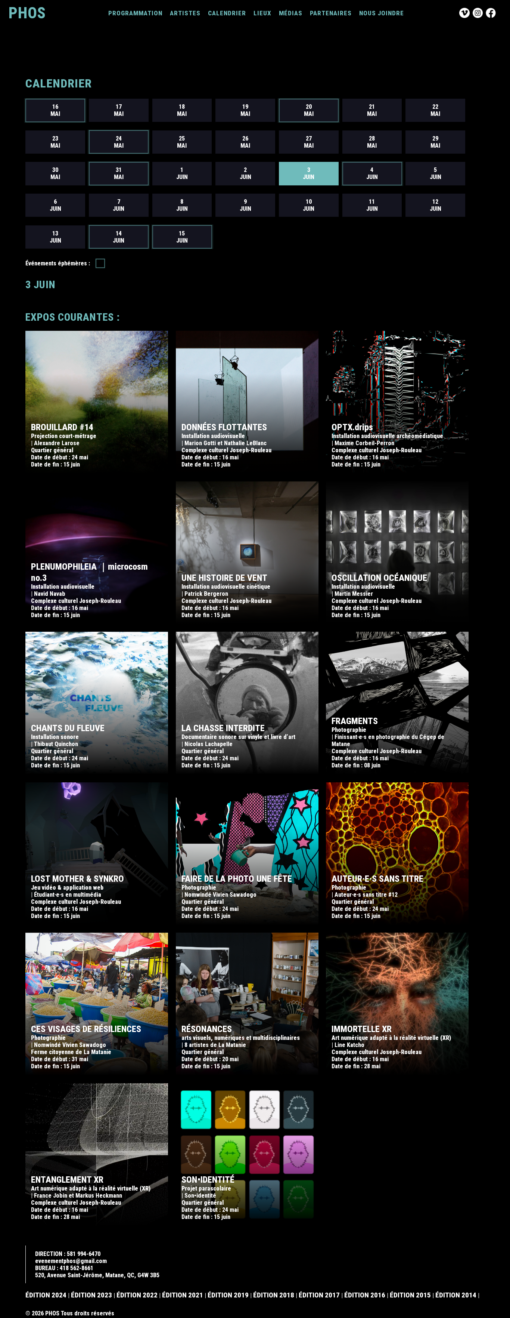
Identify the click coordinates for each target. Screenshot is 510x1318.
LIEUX (262, 13)
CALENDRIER (227, 13)
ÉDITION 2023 (91, 1295)
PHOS (27, 13)
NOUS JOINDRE (381, 13)
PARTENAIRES (331, 13)
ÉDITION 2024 (45, 1295)
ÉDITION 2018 (273, 1295)
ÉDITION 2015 (410, 1295)
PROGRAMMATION (135, 13)
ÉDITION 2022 (137, 1295)
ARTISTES (185, 13)
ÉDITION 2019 (228, 1295)
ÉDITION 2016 (364, 1295)
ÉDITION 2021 (182, 1295)
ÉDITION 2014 (455, 1295)
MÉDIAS (290, 13)
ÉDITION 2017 (319, 1295)
